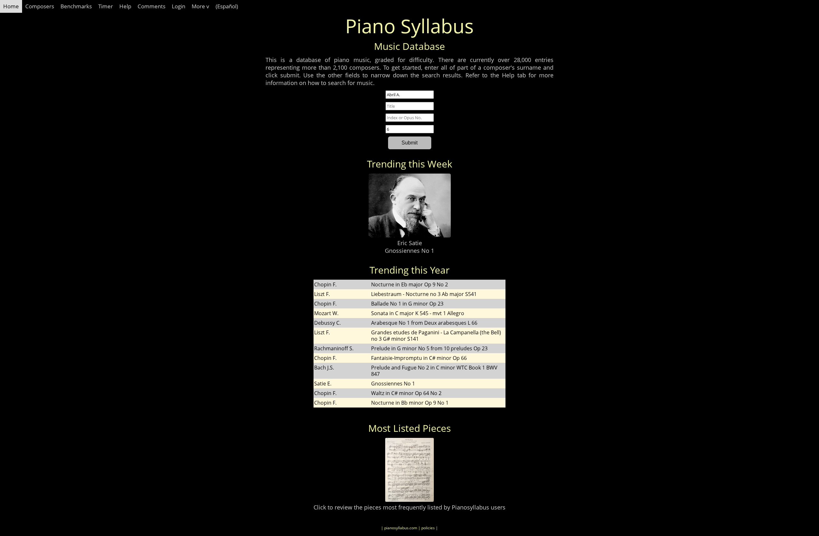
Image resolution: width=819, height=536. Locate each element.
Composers (39, 6)
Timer (105, 6)
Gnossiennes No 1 (409, 250)
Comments (151, 6)
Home (11, 6)
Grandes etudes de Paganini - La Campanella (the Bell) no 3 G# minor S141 (436, 335)
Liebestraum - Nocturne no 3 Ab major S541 (424, 294)
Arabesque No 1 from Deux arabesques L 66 (424, 322)
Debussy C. (327, 322)
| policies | (428, 528)
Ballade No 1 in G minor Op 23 (407, 303)
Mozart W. (326, 313)
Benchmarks (76, 6)
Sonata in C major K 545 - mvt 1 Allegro (417, 313)
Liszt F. (322, 294)
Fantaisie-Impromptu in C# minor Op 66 (419, 357)
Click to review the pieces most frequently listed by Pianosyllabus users (409, 507)
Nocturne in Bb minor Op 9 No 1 (410, 402)
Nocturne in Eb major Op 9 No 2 (409, 284)
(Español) (227, 6)
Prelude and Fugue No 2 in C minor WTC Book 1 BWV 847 (434, 370)
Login (178, 6)
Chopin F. (325, 284)
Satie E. (322, 383)
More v (200, 6)
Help (125, 6)
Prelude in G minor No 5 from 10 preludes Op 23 (429, 348)
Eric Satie (409, 243)
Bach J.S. (324, 367)
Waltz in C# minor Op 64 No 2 (406, 393)
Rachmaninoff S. (334, 348)
